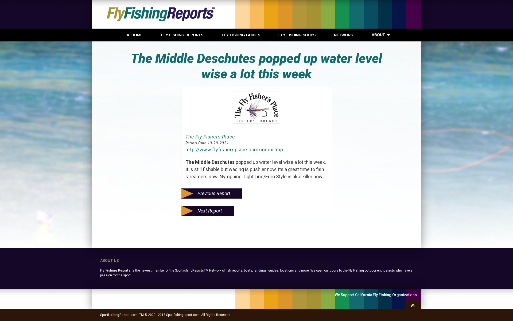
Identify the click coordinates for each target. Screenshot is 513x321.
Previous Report (213, 193)
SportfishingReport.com (119, 315)
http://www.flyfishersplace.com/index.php (234, 149)
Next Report (209, 211)
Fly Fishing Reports (115, 270)
